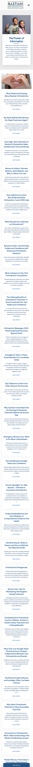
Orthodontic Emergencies (16, 567)
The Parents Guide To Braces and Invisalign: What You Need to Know (16, 680)
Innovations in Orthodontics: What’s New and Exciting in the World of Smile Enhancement (16, 735)
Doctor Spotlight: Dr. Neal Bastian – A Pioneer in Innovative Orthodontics (16, 487)
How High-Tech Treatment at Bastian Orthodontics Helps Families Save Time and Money (16, 144)
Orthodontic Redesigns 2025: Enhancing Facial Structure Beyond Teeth (16, 330)
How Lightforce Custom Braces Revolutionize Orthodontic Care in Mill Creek (16, 197)
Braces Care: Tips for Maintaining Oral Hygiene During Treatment (16, 591)
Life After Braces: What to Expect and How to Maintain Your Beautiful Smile (16, 545)
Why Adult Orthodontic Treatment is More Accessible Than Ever (16, 707)
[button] (28, 5)
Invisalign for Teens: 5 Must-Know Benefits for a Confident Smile (16, 357)
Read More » (16, 109)
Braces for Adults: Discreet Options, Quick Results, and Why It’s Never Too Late (16, 171)
